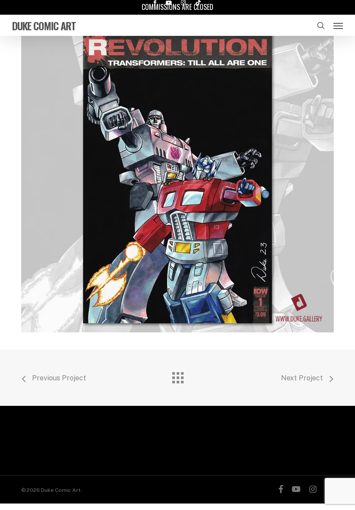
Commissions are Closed (177, 7)
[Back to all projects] (177, 375)
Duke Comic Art (44, 25)
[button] (338, 25)
